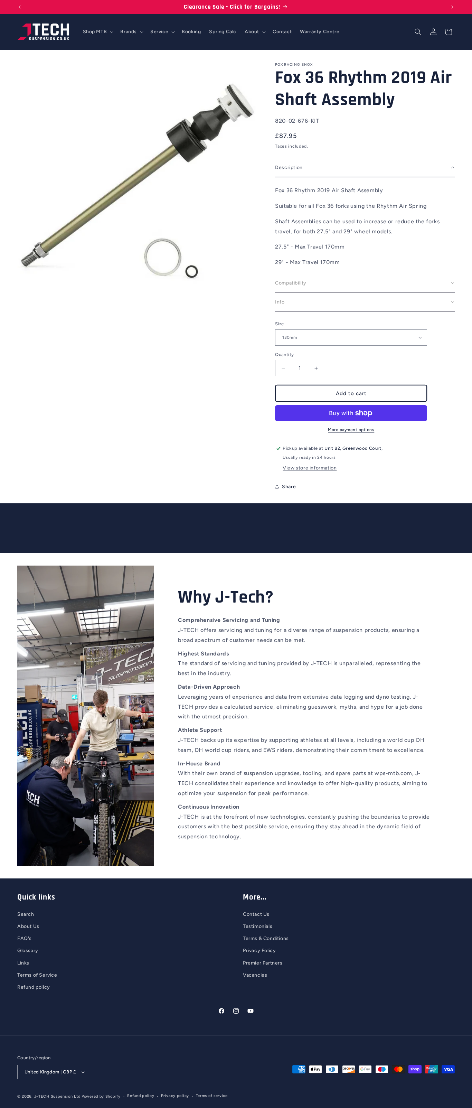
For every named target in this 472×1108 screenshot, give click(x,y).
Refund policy (33, 987)
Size (279, 323)
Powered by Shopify (101, 1096)
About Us (28, 926)
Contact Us (256, 914)
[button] (97, 32)
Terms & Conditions (266, 938)
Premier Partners (263, 963)
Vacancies (255, 975)
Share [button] (289, 487)
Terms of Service (37, 975)
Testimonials (257, 926)
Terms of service (212, 1095)
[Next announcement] (452, 6)
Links (23, 963)
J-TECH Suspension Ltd (57, 1096)
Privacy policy (175, 1095)
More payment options (351, 429)
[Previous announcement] (19, 6)
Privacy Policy (259, 950)
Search (25, 914)
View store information (310, 468)
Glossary (27, 950)
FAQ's (24, 938)
